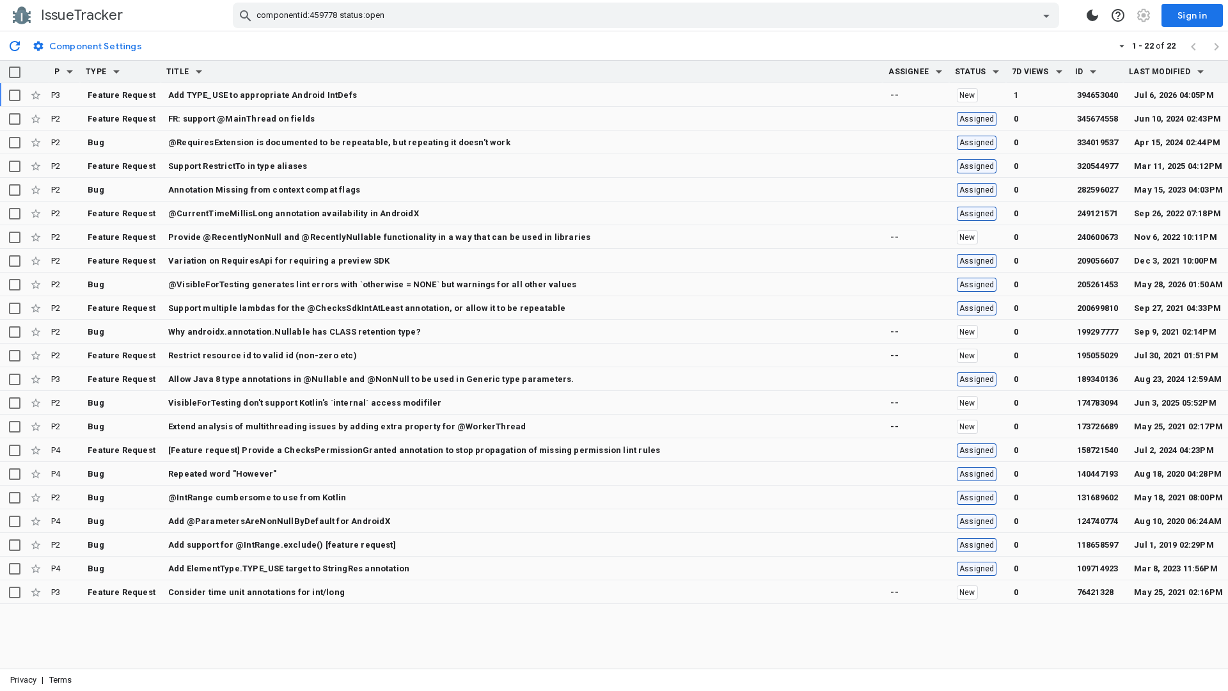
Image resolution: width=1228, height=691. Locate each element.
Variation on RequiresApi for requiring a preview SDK (279, 261)
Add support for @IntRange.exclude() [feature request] (282, 545)
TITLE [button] (177, 71)
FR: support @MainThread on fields (241, 118)
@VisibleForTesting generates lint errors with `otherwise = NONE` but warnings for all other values (372, 284)
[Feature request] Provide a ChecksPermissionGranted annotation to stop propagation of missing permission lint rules (414, 450)
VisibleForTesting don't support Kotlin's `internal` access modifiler (305, 403)
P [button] (56, 71)
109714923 (1098, 568)
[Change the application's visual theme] (1092, 15)
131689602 (1098, 497)
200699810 (1098, 308)
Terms (60, 680)
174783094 (1098, 403)
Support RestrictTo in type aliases (237, 166)
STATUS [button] (970, 71)
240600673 (1098, 237)
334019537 (1098, 142)
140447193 (1098, 474)
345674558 (1098, 118)
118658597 (1098, 545)
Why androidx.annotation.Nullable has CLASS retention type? (294, 332)
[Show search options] (1046, 15)
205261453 (1098, 284)
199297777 (1098, 332)
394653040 (1098, 95)
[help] (1118, 15)
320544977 (1098, 166)
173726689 (1098, 426)
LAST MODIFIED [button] (1159, 71)
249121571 (1098, 213)
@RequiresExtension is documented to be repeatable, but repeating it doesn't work (339, 142)
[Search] (245, 15)
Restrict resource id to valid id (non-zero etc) (262, 355)
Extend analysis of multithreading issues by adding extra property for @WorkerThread (347, 426)
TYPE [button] (96, 71)
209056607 (1098, 261)
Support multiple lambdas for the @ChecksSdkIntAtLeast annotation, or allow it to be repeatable (366, 308)
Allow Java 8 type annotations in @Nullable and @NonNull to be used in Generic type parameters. (371, 379)
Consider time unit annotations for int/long (256, 592)
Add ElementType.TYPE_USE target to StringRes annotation (288, 568)
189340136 (1098, 379)
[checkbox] (14, 72)
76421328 (1095, 592)
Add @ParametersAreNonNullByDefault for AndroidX (279, 521)
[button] (69, 71)
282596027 (1098, 190)
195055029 (1098, 355)
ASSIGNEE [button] (908, 71)
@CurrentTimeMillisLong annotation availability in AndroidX (293, 213)
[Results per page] (1122, 45)
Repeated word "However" (222, 474)
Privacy (23, 680)
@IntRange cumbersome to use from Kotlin (257, 497)
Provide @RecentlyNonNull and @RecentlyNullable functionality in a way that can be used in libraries (379, 237)
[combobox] (647, 15)
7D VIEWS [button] (1030, 71)
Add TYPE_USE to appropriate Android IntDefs (262, 95)
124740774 (1098, 521)
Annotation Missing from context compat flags (264, 190)
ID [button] (1079, 71)
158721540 (1098, 450)
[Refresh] (14, 45)
